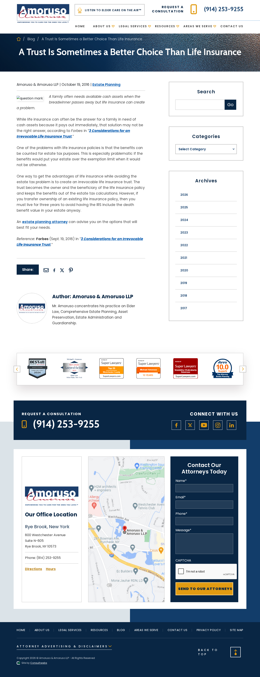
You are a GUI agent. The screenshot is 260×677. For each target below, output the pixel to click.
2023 (184, 233)
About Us (102, 26)
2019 (183, 283)
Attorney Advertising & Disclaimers (62, 646)
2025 (184, 207)
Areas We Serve (197, 26)
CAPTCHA (183, 560)
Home (80, 26)
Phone (181, 513)
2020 (184, 270)
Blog (31, 39)
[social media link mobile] (176, 425)
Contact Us (231, 26)
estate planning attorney (45, 221)
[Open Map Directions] (126, 459)
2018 (183, 296)
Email (181, 497)
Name (181, 480)
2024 (184, 220)
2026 (184, 195)
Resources (165, 26)
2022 (184, 245)
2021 (183, 258)
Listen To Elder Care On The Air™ (112, 10)
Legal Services (133, 26)
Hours (51, 569)
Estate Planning (106, 84)
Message (183, 530)
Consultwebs (38, 663)
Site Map (236, 630)
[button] (17, 369)
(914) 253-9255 (49, 557)
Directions (33, 569)
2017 (183, 308)
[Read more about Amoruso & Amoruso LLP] (32, 295)
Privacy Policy (209, 630)
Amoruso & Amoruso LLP (102, 296)
